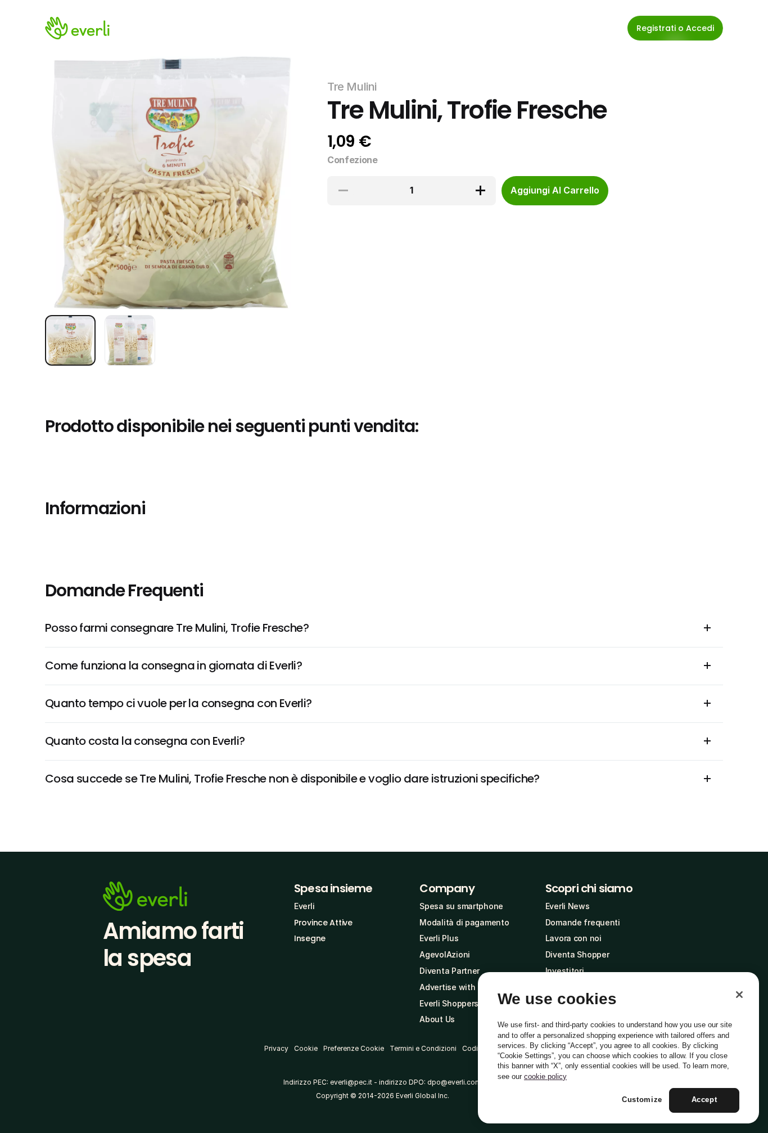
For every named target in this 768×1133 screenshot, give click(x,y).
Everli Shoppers (448, 1003)
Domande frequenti (582, 922)
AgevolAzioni (444, 954)
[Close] (739, 994)
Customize (642, 1100)
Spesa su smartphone (461, 906)
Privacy (276, 1048)
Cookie (306, 1048)
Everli (304, 906)
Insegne (310, 938)
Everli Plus (438, 938)
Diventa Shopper (577, 954)
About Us (437, 1019)
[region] (618, 1048)
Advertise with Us (453, 987)
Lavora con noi (573, 938)
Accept (704, 1100)
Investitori (564, 970)
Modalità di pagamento (464, 922)
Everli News (567, 906)
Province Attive (323, 922)
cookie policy (545, 1076)
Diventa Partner (449, 970)
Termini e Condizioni (423, 1048)
